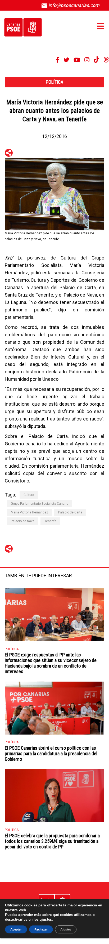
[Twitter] (66, 60)
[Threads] (106, 60)
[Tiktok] (96, 60)
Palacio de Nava (22, 521)
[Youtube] (77, 60)
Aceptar (16, 929)
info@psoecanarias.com (73, 5)
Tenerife (50, 521)
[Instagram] (86, 60)
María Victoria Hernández (29, 512)
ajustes (46, 919)
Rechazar (41, 929)
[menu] (100, 26)
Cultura (29, 495)
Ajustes (65, 929)
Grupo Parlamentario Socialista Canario (39, 503)
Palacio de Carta (70, 512)
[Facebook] (57, 60)
